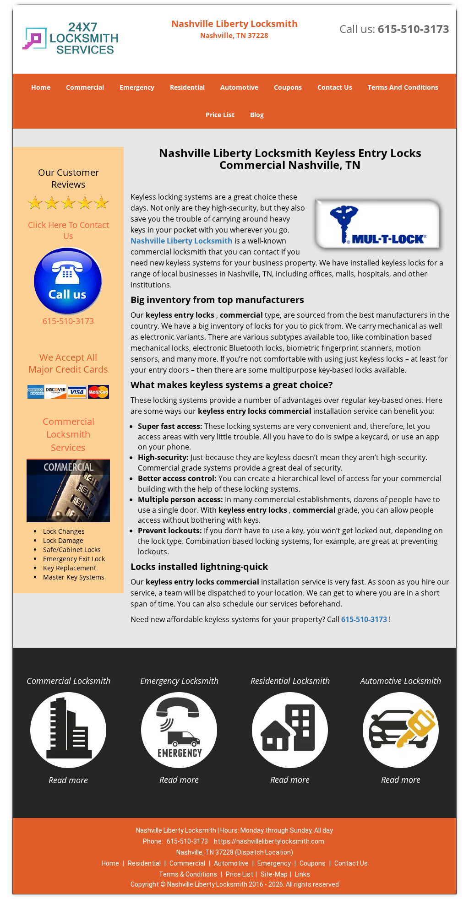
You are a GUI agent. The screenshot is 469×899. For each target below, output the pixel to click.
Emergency (137, 87)
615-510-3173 (413, 28)
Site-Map (274, 874)
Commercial (85, 87)
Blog (257, 114)
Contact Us (334, 87)
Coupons (288, 87)
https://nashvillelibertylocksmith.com (269, 841)
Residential (187, 87)
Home (40, 87)
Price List (220, 114)
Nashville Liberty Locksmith (182, 241)
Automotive (239, 87)
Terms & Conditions (188, 874)
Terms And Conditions (403, 87)
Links (302, 874)
